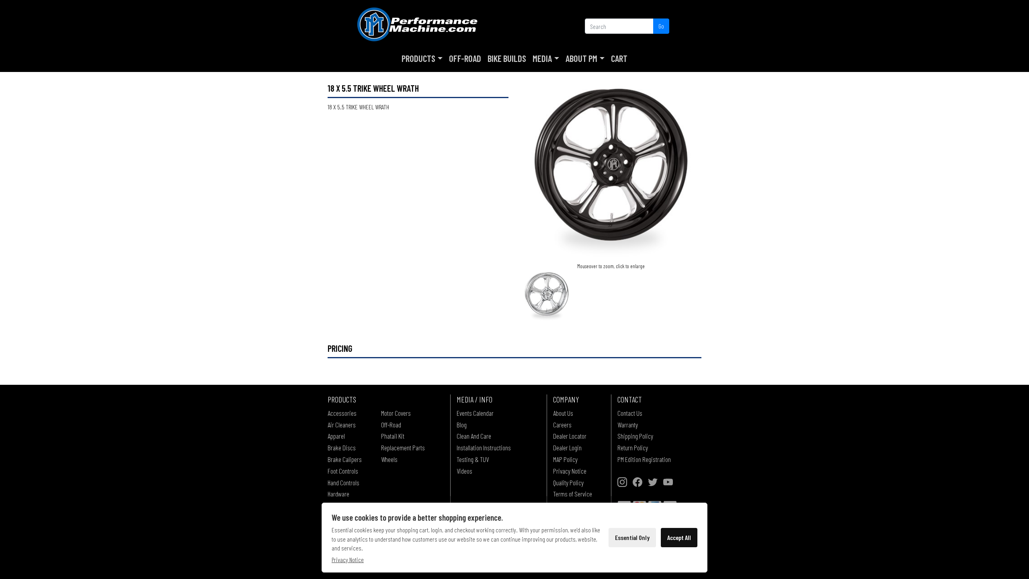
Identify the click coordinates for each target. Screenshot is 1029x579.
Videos (464, 471)
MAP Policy (565, 459)
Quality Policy (568, 482)
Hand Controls (343, 482)
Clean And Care (474, 436)
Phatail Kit (392, 436)
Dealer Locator (569, 436)
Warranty (627, 425)
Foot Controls (343, 471)
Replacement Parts (403, 447)
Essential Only (632, 537)
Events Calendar (475, 413)
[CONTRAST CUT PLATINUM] (611, 171)
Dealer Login (567, 447)
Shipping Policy (635, 436)
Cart (619, 58)
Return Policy (632, 447)
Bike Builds (507, 58)
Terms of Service (572, 494)
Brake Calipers (345, 459)
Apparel (336, 436)
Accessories (342, 413)
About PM (581, 58)
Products (418, 58)
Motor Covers (396, 413)
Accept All (679, 537)
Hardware (338, 494)
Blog (462, 425)
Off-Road (465, 58)
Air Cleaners (342, 425)
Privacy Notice (569, 471)
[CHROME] (547, 295)
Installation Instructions (484, 447)
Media (542, 58)
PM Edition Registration (644, 459)
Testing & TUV (473, 459)
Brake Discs (342, 447)
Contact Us (629, 413)
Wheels (389, 459)
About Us (563, 413)
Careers (562, 425)
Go (661, 26)
